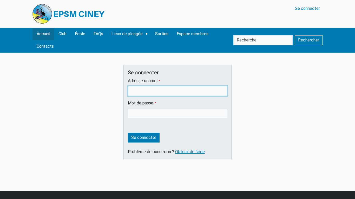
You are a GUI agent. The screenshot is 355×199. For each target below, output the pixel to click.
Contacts (45, 46)
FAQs (98, 33)
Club (62, 33)
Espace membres (192, 33)
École (80, 33)
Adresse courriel (143, 80)
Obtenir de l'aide (190, 151)
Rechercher (308, 40)
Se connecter (307, 8)
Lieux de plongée (127, 33)
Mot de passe (141, 103)
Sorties (161, 33)
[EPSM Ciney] (69, 14)
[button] (147, 34)
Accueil (43, 33)
